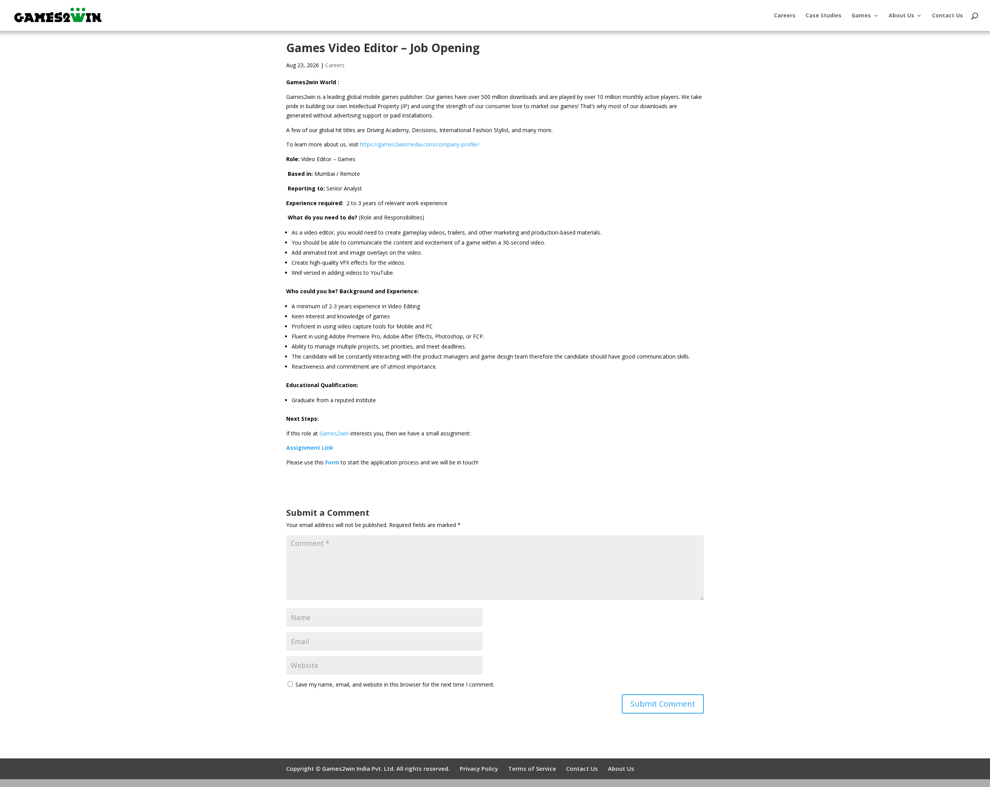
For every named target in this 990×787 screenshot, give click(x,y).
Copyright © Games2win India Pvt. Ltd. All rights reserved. (368, 768)
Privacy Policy (479, 768)
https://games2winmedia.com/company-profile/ (419, 144)
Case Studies (824, 16)
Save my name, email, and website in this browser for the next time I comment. (395, 684)
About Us (901, 16)
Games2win (334, 433)
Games (861, 16)
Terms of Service (532, 768)
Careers (784, 16)
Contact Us (947, 16)
